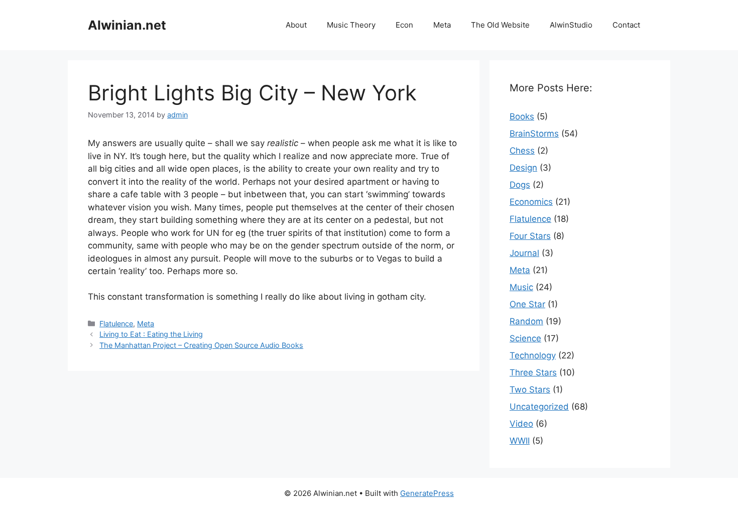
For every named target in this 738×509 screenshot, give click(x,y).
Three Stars (533, 372)
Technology (533, 355)
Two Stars (530, 390)
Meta (442, 25)
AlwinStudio (571, 25)
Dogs (520, 185)
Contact (626, 25)
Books (522, 116)
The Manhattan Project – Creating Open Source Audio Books (201, 345)
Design (523, 168)
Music (521, 287)
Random (526, 321)
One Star (527, 304)
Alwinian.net (127, 25)
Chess (522, 151)
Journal (524, 253)
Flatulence (116, 323)
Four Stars (530, 236)
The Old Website (500, 25)
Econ (404, 25)
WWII (520, 441)
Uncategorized (539, 407)
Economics (531, 202)
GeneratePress (427, 493)
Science (525, 338)
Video (521, 424)
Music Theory (351, 25)
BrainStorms (534, 134)
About (296, 25)
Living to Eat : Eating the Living (151, 334)
